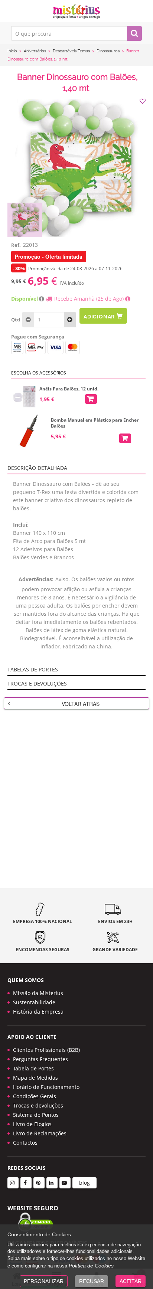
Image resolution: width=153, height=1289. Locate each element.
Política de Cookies (91, 1266)
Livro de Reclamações (39, 1133)
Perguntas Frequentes (40, 1059)
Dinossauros (108, 51)
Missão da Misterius (38, 993)
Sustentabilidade (34, 1002)
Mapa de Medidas (35, 1077)
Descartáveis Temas (71, 51)
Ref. (16, 245)
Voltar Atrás (81, 703)
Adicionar (99, 317)
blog (84, 1182)
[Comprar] (91, 399)
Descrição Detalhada (37, 467)
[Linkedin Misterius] (52, 1182)
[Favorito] (143, 101)
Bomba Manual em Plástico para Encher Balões (95, 423)
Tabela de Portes (33, 1068)
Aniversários (35, 51)
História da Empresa (38, 1011)
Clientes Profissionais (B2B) (46, 1049)
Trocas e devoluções (37, 683)
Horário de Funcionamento (46, 1086)
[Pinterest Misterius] (39, 1182)
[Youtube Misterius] (65, 1182)
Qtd (15, 319)
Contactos (25, 1142)
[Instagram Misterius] (13, 1182)
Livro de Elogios (32, 1124)
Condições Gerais (34, 1096)
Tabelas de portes (32, 669)
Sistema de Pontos (36, 1114)
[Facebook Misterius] (26, 1182)
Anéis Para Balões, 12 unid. (68, 389)
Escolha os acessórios (38, 373)
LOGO (76, 11)
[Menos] (70, 319)
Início (12, 51)
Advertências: (36, 579)
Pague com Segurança (37, 336)
